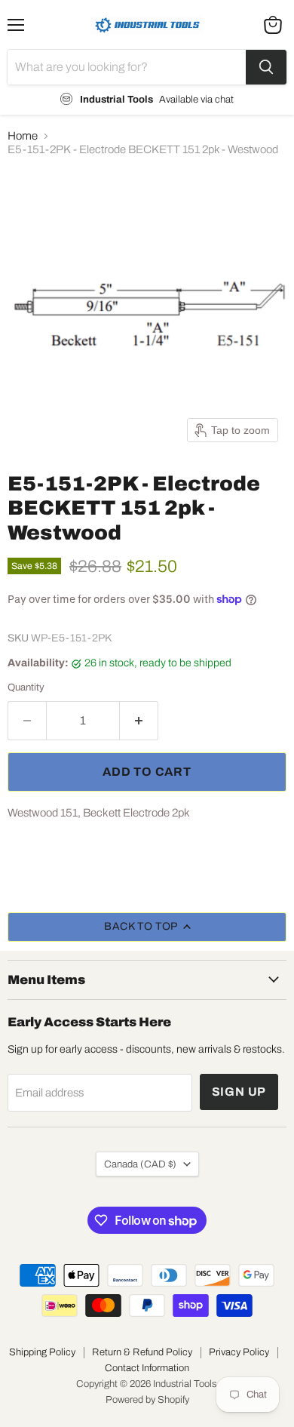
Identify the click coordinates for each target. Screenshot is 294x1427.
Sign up (239, 1091)
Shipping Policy (42, 1352)
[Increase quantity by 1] (139, 720)
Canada (140, 1164)
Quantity (26, 687)
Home (23, 136)
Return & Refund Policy (142, 1352)
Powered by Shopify (147, 1400)
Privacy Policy (239, 1352)
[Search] (266, 67)
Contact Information (147, 1368)
